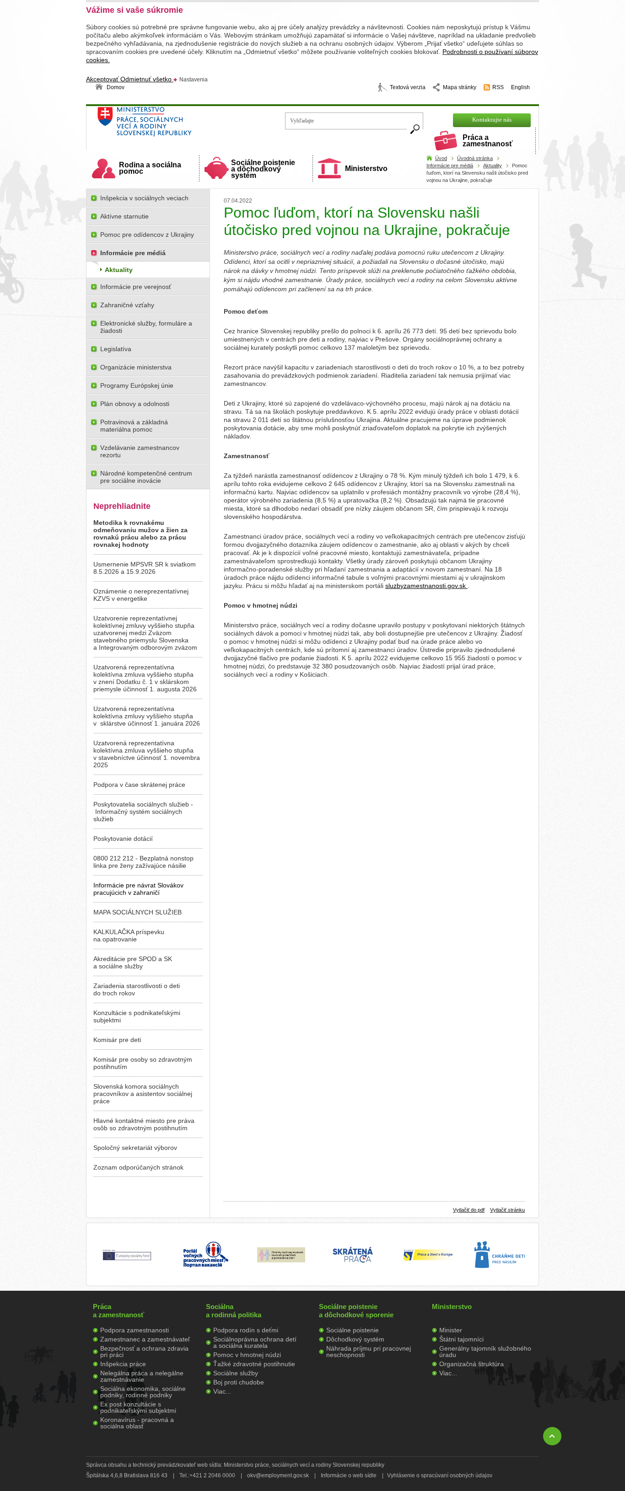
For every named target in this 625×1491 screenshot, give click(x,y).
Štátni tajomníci (461, 1339)
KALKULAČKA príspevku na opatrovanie (128, 935)
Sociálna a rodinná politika (233, 1311)
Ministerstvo (366, 168)
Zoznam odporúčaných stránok (138, 1167)
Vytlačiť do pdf (469, 1210)
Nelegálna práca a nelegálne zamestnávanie (141, 1376)
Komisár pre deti (117, 1039)
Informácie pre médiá (449, 165)
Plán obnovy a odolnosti (134, 403)
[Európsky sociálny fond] (127, 1260)
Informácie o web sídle (349, 1475)
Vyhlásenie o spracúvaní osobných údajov (439, 1475)
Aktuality (492, 165)
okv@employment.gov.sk (278, 1475)
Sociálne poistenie (352, 1330)
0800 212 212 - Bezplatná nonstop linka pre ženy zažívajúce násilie (143, 862)
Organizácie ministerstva (136, 367)
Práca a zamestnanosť (488, 141)
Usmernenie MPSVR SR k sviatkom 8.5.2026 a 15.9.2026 (144, 568)
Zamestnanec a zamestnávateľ (145, 1339)
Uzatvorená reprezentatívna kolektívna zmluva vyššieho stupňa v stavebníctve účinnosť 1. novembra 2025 (146, 754)
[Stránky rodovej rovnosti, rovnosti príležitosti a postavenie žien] (281, 1260)
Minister (450, 1330)
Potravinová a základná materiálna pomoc (134, 425)
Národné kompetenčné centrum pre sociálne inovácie (146, 477)
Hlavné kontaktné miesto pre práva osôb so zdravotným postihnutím (143, 1124)
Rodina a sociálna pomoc (150, 168)
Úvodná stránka (475, 158)
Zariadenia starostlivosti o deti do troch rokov (136, 989)
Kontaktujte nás (492, 119)
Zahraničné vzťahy (127, 305)
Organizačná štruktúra (471, 1364)
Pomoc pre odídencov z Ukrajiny (147, 234)
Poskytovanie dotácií (123, 838)
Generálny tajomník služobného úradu (485, 1351)
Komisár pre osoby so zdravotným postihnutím (142, 1063)
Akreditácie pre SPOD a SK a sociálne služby (132, 962)
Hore (552, 1436)
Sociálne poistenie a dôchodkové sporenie (356, 1311)
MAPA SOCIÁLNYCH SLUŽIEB (137, 912)
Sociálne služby (235, 1373)
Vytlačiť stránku (507, 1210)
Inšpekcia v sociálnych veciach (144, 198)
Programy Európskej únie (136, 385)
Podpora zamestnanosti (134, 1330)
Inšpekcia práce (123, 1364)
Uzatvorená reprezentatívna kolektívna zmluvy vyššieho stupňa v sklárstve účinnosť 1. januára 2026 (146, 716)
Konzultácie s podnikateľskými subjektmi (136, 1016)
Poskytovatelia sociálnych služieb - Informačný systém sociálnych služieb (143, 812)
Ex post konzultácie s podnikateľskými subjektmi (138, 1407)
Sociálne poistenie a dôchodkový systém (263, 169)
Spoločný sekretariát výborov (135, 1147)
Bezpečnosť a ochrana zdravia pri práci (144, 1351)
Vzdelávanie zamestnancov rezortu (139, 451)
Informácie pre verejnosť (135, 286)
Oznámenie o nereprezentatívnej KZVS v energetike (141, 595)
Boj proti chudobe (238, 1382)
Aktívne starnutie (124, 216)
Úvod (441, 158)
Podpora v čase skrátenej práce (139, 784)
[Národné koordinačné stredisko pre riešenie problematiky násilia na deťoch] (499, 1277)
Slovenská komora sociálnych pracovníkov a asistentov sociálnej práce (142, 1094)
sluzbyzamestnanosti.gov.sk (426, 585)
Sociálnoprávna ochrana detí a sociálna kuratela (254, 1342)
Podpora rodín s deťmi (245, 1330)
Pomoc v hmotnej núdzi (247, 1354)
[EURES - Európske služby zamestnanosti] (427, 1260)
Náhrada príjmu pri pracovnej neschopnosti (368, 1351)
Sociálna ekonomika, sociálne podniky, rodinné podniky (143, 1392)
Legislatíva (115, 349)
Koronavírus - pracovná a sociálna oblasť (137, 1423)
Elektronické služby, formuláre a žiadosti (146, 327)
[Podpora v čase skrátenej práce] (352, 1268)
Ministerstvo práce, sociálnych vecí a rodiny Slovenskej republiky (175, 124)
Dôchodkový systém (355, 1339)
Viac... (222, 1391)
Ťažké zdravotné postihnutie (254, 1364)
